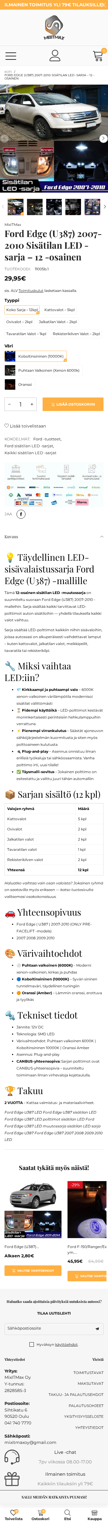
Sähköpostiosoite (24, 1328)
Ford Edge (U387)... (21, 1246)
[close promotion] (103, 5)
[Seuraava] (105, 207)
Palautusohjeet (86, 1405)
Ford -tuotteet (47, 438)
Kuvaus (11, 536)
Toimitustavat (89, 1372)
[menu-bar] (11, 55)
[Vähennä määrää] (9, 404)
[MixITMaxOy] (54, 27)
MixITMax (12, 224)
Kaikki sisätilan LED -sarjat (30, 452)
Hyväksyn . (58, 1344)
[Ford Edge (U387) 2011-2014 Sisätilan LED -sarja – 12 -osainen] (33, 1209)
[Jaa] (21, 514)
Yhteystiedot (89, 1427)
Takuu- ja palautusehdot (76, 1394)
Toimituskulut (31, 290)
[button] (4, 138)
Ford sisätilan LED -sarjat (28, 445)
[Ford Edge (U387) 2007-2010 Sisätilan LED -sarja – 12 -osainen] (54, 139)
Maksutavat (91, 1383)
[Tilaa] (97, 1329)
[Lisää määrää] (31, 404)
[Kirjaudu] (55, 55)
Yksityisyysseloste (84, 1416)
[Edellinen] (3, 207)
